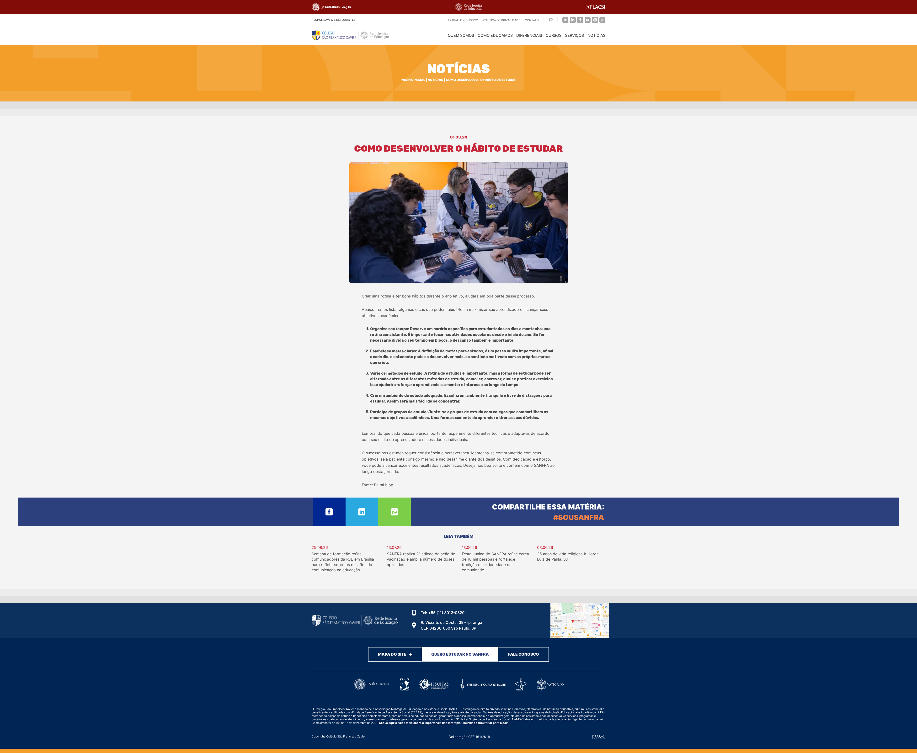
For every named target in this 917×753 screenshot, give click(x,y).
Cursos (553, 35)
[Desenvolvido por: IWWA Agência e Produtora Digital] (598, 737)
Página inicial (413, 80)
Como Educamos (495, 35)
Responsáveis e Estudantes (334, 19)
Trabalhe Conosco (463, 20)
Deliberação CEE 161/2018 (469, 737)
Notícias (596, 35)
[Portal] (565, 20)
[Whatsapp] (394, 512)
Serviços (574, 35)
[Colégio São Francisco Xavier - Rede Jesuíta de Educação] (579, 620)
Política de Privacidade (501, 20)
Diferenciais (529, 35)
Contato (532, 20)
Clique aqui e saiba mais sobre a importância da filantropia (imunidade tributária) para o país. (444, 723)
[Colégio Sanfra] (355, 35)
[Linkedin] (573, 20)
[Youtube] (588, 20)
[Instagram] (595, 20)
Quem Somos (461, 35)
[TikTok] (602, 20)
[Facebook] (580, 20)
